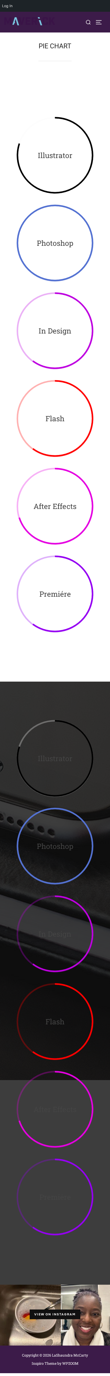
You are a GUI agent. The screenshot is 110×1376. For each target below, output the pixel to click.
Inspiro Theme (44, 1363)
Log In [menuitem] (7, 6)
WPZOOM (70, 1363)
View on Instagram (55, 1314)
